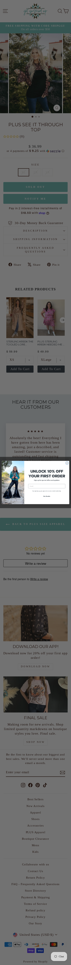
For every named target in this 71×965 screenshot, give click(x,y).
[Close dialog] (66, 463)
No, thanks (46, 496)
